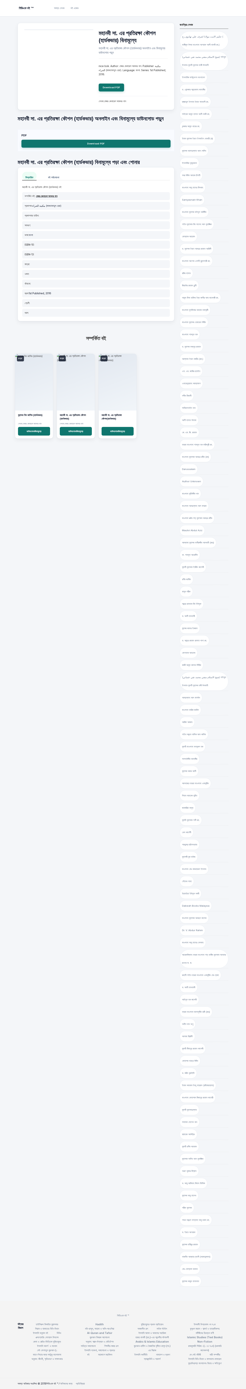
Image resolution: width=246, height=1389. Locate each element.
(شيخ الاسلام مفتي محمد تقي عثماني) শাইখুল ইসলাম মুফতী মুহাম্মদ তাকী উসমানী (204, 60)
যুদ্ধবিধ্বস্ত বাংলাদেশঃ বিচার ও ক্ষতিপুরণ (205, 1363)
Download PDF (111, 87)
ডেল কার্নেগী (186, 832)
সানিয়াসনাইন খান (189, 407)
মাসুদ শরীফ (186, 591)
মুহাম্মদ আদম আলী (189, 771)
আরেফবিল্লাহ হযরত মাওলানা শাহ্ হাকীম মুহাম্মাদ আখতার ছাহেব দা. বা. (204, 958)
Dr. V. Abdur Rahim (192, 930)
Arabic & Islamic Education (152, 1341)
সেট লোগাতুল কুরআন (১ (47, 1350)
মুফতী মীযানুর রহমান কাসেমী (192, 1048)
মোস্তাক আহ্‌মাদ (188, 236)
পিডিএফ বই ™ (123, 1315)
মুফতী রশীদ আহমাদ (189, 1146)
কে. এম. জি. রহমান (189, 432)
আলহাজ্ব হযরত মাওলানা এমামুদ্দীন (195, 783)
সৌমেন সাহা (187, 881)
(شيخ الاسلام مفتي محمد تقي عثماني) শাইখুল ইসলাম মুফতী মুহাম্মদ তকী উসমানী (204, 681)
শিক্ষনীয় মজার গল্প (111, 1345)
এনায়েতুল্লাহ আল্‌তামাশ (191, 383)
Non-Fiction (204, 1341)
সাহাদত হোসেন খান (189, 1122)
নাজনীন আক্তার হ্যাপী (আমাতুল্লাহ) (196, 1256)
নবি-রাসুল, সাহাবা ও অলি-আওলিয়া (99, 1328)
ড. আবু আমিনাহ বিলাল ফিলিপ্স (193, 1183)
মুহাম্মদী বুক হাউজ (188, 856)
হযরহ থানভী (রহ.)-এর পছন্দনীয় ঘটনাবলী (152, 1337)
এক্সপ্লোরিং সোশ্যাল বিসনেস (47, 1337)
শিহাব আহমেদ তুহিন (189, 795)
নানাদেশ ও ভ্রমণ (163, 1354)
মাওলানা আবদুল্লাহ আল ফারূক (194, 505)
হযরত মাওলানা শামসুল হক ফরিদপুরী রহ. (197, 444)
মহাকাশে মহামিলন (105, 1354)
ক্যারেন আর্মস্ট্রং (188, 1134)
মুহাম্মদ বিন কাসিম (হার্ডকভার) (30, 415)
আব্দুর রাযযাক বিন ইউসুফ (191, 603)
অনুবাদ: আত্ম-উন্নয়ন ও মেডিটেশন (100, 1341)
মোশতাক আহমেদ (188, 652)
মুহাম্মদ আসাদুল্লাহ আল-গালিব (194, 150)
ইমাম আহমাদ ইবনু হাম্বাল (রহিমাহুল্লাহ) (198, 1085)
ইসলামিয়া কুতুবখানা (189, 163)
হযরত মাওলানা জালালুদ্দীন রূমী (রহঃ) (196, 1011)
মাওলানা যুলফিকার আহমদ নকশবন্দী (195, 309)
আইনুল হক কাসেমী (189, 999)
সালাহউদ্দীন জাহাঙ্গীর (189, 758)
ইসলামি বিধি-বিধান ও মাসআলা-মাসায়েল (204, 1358)
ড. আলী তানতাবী (188, 616)
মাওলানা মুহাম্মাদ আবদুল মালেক (194, 918)
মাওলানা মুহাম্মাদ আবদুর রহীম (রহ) (195, 456)
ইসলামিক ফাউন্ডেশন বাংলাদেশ (193, 77)
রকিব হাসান (186, 273)
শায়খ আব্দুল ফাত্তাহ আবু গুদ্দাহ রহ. (196, 1219)
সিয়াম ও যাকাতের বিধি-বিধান (47, 1328)
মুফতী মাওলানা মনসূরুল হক (192, 746)
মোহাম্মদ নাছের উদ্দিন (190, 1060)
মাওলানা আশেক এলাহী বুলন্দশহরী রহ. (196, 260)
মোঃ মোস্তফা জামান (190, 1268)
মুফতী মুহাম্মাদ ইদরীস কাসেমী (193, 567)
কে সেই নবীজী (195, 1354)
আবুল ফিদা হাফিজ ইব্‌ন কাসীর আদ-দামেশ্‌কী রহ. (200, 297)
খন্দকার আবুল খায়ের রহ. (191, 126)
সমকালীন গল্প (143, 1328)
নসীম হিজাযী (186, 395)
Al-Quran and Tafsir (99, 1332)
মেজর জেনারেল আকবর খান (46, 196)
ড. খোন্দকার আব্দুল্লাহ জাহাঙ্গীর (193, 89)
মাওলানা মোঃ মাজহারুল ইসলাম (194, 869)
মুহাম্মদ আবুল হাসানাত (190, 1281)
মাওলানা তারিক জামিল (190, 709)
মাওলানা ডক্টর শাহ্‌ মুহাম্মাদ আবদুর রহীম (197, 518)
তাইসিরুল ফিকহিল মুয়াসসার (47, 1324)
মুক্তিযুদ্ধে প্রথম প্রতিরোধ (152, 1324)
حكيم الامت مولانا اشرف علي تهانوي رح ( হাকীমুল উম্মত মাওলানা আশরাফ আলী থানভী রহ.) (202, 40)
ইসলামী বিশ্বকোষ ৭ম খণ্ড (205, 1324)
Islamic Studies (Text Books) (205, 1337)
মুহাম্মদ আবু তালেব (189, 1195)
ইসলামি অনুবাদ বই (40, 1332)
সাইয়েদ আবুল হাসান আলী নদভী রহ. (196, 114)
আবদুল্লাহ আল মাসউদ (191, 697)
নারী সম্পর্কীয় (215, 1354)
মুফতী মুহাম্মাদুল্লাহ (189, 1109)
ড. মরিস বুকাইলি (188, 1073)
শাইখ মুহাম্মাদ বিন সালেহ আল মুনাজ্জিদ (197, 224)
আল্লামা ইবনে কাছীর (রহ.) (192, 358)
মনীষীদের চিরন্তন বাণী (205, 1332)
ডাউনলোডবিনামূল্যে (34, 431)
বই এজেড (75, 8)
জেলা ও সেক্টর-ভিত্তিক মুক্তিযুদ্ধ (47, 1341)
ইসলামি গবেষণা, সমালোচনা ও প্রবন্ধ (99, 1350)
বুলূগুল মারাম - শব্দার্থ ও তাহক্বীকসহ (205, 1328)
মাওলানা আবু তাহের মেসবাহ (192, 942)
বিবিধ (59, 1332)
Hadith (99, 1324)
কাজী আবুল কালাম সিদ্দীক (191, 665)
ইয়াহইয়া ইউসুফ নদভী (190, 893)
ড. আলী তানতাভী (188, 987)
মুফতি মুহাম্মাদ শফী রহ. (191, 820)
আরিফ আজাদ (187, 722)
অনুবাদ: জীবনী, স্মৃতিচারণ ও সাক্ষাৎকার (47, 1358)
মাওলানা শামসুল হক (190, 334)
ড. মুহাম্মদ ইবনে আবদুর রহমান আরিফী (196, 248)
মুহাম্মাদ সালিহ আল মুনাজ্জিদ (192, 1158)
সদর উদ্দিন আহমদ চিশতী (191, 175)
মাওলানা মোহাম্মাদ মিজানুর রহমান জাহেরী (197, 1097)
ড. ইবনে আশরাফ (188, 1232)
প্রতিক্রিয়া (80, 1383)
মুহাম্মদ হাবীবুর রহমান (190, 1244)
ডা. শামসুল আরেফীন (190, 554)
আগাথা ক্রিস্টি (187, 1036)
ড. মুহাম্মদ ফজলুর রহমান (191, 346)
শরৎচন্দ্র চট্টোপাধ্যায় (189, 844)
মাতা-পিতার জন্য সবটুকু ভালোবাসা (47, 1354)
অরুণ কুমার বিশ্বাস (189, 1171)
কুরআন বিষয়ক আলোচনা (99, 1337)
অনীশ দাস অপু (187, 1024)
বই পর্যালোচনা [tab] (53, 177)
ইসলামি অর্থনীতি (140, 1354)
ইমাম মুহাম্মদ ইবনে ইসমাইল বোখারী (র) (197, 138)
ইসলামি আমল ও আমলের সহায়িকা (152, 1332)
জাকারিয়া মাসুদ (187, 807)
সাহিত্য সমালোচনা (88, 1345)
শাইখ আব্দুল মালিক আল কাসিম (194, 734)
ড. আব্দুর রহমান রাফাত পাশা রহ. (194, 640)
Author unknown (191, 481)
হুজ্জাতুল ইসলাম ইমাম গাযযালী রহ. (195, 101)
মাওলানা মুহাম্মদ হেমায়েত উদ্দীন (194, 322)
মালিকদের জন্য (66, 1383)
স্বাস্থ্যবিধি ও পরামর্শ (152, 1358)
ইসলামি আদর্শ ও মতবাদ (47, 1345)
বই (88, 1354)
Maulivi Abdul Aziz (192, 530)
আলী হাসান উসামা (189, 420)
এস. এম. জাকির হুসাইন (191, 371)
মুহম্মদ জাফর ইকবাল (190, 628)
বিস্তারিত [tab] (29, 177)
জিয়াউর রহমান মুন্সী (189, 285)
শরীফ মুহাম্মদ (187, 1207)
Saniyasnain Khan (192, 199)
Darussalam (188, 469)
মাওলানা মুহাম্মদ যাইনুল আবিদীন (194, 211)
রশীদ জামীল (186, 579)
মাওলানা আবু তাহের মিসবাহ (192, 187)
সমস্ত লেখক (59, 8)
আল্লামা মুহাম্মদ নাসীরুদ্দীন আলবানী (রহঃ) (198, 542)
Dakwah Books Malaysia (195, 905)
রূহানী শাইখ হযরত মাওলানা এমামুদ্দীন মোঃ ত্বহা (200, 975)
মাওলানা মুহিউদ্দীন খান (190, 493)
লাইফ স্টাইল (162, 1328)
